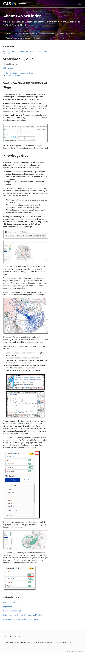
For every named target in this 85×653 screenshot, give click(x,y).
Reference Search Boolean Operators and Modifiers (23, 615)
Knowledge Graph (13, 75)
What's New (42, 51)
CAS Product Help (10, 51)
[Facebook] (5, 637)
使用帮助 (36, 38)
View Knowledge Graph (12, 611)
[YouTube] (19, 637)
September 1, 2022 (10, 607)
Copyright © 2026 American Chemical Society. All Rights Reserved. (28, 642)
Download (9, 68)
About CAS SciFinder (67, 33)
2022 (8, 54)
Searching (8, 33)
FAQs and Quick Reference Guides (17, 38)
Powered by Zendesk (76, 651)
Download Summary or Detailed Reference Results (22, 619)
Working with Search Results (26, 33)
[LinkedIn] (15, 637)
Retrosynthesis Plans (48, 33)
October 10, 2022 (9, 602)
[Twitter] (10, 637)
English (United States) (63, 642)
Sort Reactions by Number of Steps (19, 73)
